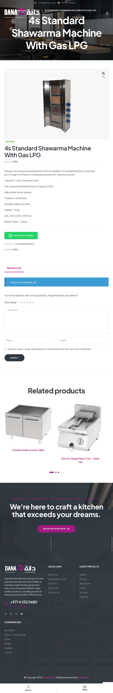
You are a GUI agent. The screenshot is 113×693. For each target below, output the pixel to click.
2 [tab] (55, 472)
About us (53, 574)
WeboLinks (83, 677)
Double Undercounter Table (28, 450)
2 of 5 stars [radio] (24, 302)
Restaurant (85, 583)
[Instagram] (16, 614)
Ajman (7, 639)
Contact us (54, 592)
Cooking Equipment (24, 243)
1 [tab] (51, 472)
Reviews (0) (14, 268)
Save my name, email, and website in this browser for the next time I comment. (50, 349)
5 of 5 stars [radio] (33, 302)
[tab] (14, 268)
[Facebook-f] (11, 614)
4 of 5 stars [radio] (30, 302)
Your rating (10, 302)
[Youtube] (22, 614)
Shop (84, 689)
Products (53, 587)
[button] (103, 75)
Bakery (83, 574)
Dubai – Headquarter (15, 634)
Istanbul (8, 652)
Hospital (84, 596)
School (83, 579)
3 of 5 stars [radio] (27, 302)
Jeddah (8, 647)
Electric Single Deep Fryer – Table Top (80, 460)
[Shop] (84, 686)
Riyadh (7, 643)
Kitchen (83, 592)
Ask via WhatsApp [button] (23, 235)
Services (52, 583)
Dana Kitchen (48, 677)
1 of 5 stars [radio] (21, 302)
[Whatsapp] (6, 614)
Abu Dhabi (9, 630)
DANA (15, 161)
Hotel (82, 587)
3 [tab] (58, 472)
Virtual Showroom (57, 579)
